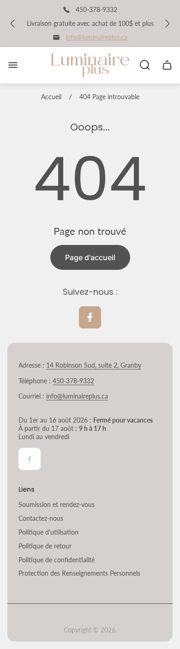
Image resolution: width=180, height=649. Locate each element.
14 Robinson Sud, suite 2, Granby (93, 365)
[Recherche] (145, 65)
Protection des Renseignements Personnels (79, 573)
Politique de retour (45, 546)
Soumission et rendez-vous (56, 504)
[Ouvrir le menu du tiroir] (13, 65)
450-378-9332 (73, 381)
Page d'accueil (90, 257)
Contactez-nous (40, 518)
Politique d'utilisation (48, 532)
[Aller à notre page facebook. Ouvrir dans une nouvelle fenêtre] (90, 317)
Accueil (51, 97)
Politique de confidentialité (56, 560)
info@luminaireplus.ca (96, 37)
